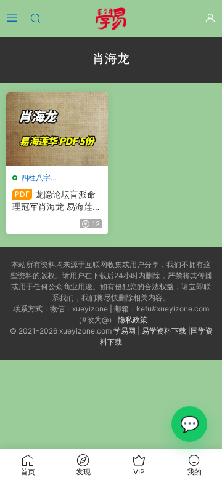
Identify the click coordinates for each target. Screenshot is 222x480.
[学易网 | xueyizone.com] (111, 18)
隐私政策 (132, 319)
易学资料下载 (164, 330)
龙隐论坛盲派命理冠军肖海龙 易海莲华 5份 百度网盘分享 (56, 201)
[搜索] (35, 18)
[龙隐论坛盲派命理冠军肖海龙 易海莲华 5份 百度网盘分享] (57, 129)
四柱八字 (36, 177)
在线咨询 (189, 424)
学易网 (124, 330)
